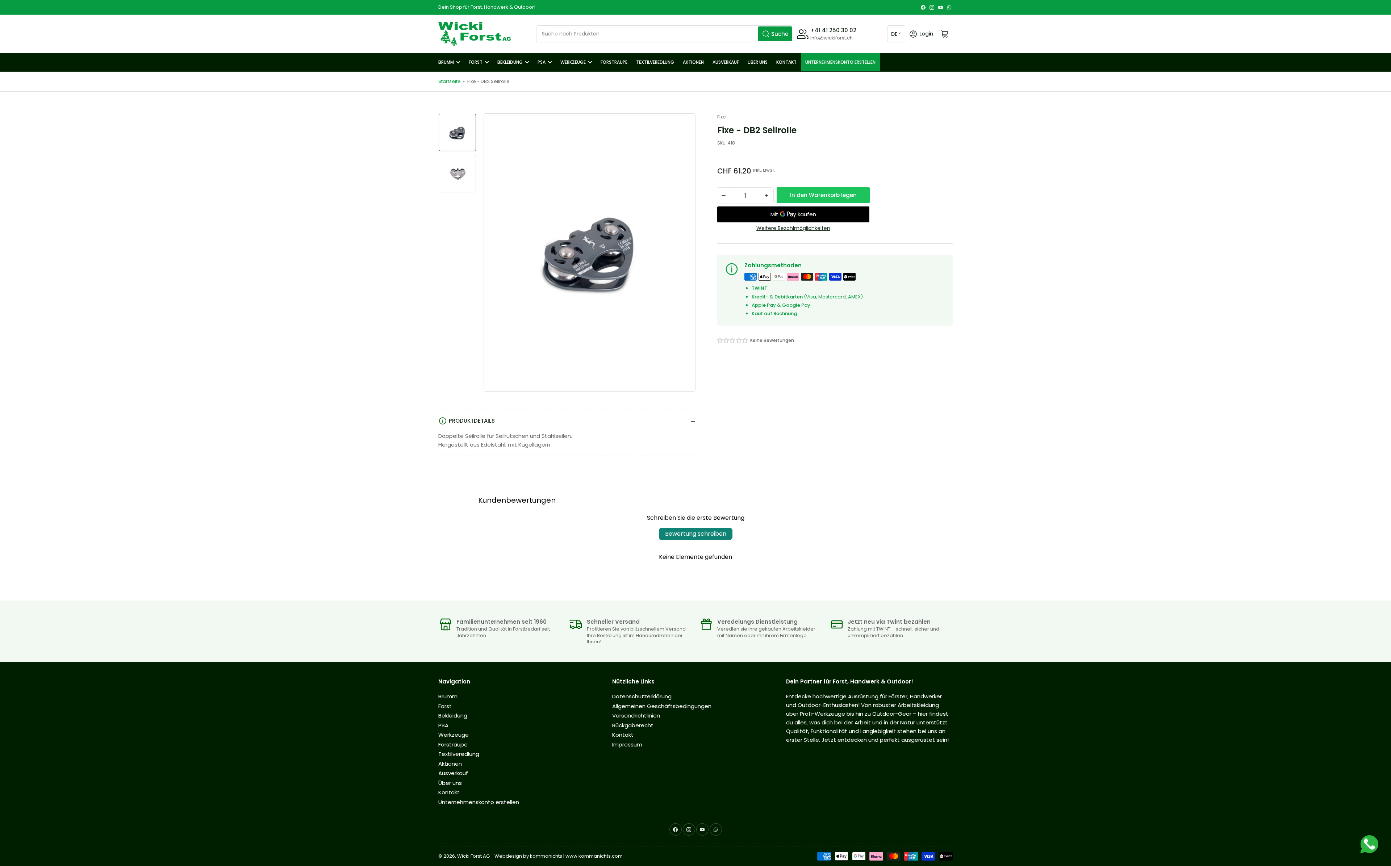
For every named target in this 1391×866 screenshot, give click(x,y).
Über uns (758, 62)
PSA (542, 62)
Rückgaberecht (632, 725)
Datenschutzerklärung (642, 696)
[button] (732, 340)
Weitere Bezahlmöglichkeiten (793, 228)
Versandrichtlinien (636, 715)
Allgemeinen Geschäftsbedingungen (661, 706)
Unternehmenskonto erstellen (840, 62)
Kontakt (786, 62)
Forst (476, 62)
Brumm (446, 62)
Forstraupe (614, 62)
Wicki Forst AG (473, 856)
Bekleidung (510, 62)
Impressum (627, 744)
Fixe (721, 116)
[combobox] (664, 33)
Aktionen (693, 62)
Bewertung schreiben (695, 534)
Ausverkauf (726, 62)
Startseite (449, 81)
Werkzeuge (573, 62)
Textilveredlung (655, 62)
